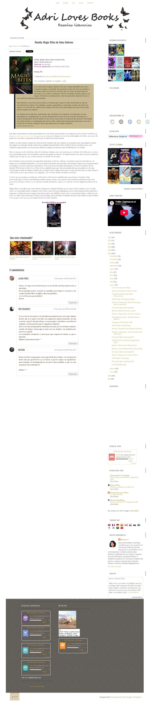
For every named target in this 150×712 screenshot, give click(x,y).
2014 (109, 250)
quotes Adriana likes (117, 578)
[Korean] (114, 528)
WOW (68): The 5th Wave (121, 325)
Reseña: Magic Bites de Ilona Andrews (126, 314)
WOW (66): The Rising (120, 358)
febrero (113, 368)
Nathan (21, 349)
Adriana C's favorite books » (133, 189)
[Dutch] (131, 525)
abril (112, 282)
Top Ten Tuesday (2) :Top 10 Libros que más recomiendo (126, 303)
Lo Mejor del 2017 (116, 495)
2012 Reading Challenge (36, 662)
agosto (112, 269)
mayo (112, 278)
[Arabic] (118, 528)
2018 (110, 237)
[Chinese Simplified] (122, 528)
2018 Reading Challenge (122, 451)
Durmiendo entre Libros (119, 493)
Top (15, 697)
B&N (54, 76)
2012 (109, 376)
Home (57, 3)
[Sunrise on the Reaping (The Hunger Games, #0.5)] (125, 165)
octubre (113, 262)
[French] (114, 525)
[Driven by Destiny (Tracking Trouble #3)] (136, 183)
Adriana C (16, 46)
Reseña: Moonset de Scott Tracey (124, 291)
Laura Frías (23, 278)
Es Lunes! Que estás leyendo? (123, 308)
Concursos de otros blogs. (121, 288)
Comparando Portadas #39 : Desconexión (122, 295)
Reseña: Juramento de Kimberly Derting (127, 329)
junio (112, 275)
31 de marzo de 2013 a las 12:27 (65, 350)
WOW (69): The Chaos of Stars (123, 299)
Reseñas (65, 3)
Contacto (90, 3)
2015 (109, 247)
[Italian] (126, 525)
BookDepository (64, 76)
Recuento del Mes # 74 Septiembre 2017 (124, 502)
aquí (64, 81)
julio (112, 272)
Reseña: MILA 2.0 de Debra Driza (124, 345)
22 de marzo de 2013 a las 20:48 (65, 309)
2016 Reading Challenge (73, 640)
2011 (109, 379)
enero (112, 372)
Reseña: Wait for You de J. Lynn (123, 311)
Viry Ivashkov (24, 308)
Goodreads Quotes (137, 597)
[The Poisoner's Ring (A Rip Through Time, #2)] (136, 165)
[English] (110, 525)
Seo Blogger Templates (132, 697)
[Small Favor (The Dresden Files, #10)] (113, 184)
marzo (112, 285)
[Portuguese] (139, 525)
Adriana (118, 455)
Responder (73, 303)
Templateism (115, 697)
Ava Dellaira (134, 592)
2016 (110, 244)
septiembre (114, 266)
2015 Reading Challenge (36, 612)
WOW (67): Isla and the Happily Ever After (126, 341)
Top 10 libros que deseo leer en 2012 (24, 136)
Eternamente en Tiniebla (119, 475)
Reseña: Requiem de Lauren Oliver (125, 355)
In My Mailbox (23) (119, 364)
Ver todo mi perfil (114, 566)
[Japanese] (110, 528)
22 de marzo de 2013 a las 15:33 (65, 278)
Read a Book (115, 485)
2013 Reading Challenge (36, 645)
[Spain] (122, 525)
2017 (109, 240)
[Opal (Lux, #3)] (113, 165)
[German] (118, 525)
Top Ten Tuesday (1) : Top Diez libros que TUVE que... (127, 333)
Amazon (48, 76)
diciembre (114, 256)
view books (133, 463)
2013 (110, 253)
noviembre (114, 259)
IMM (73, 3)
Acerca (81, 3)
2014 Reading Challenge (36, 627)
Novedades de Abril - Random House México (125, 318)
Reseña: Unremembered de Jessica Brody (127, 349)
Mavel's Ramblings (117, 500)
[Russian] (135, 525)
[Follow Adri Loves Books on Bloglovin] (118, 137)
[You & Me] (125, 183)
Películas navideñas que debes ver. (122, 487)
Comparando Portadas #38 (122, 322)
